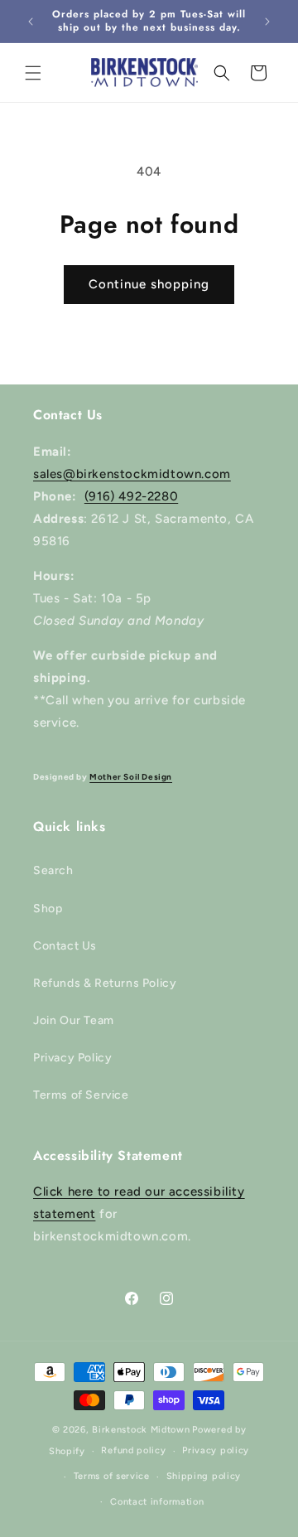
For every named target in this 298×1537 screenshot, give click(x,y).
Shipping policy (204, 1476)
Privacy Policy (72, 1058)
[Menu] (33, 73)
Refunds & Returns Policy (104, 983)
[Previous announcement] (30, 21)
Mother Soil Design (130, 776)
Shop (47, 908)
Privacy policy (215, 1450)
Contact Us (65, 946)
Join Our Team (73, 1020)
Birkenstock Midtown (141, 1429)
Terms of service (112, 1476)
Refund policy (133, 1450)
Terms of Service (81, 1095)
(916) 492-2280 (131, 496)
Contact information (157, 1501)
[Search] (222, 73)
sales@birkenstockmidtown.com (132, 473)
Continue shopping (149, 284)
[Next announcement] (267, 21)
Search (53, 870)
